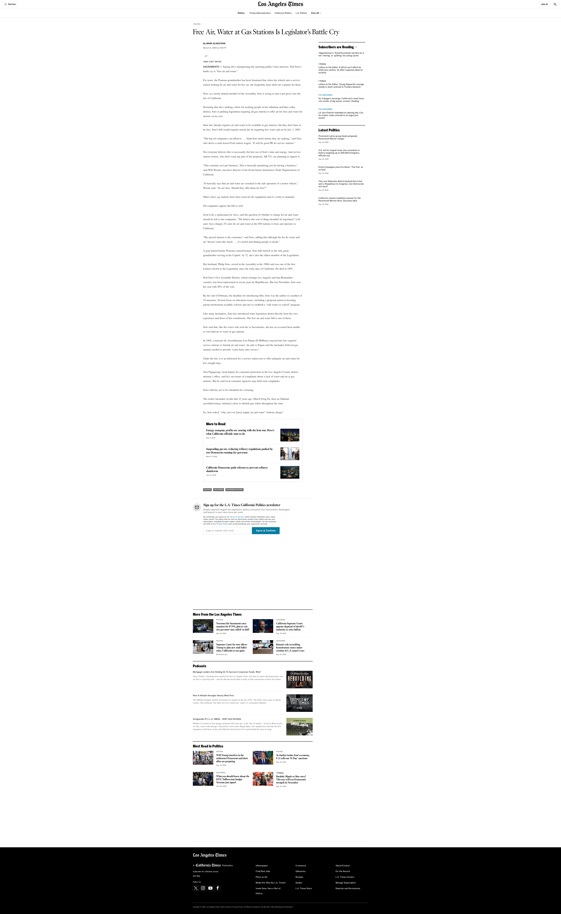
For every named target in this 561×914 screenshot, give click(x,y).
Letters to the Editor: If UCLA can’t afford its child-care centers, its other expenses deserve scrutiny (340, 70)
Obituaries (300, 871)
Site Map (196, 876)
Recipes (299, 877)
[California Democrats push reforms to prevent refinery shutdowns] (289, 472)
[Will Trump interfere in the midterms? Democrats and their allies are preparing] (203, 758)
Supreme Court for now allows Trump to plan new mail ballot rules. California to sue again (231, 648)
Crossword (301, 866)
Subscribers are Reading (336, 47)
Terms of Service (237, 517)
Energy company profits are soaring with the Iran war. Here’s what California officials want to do (240, 432)
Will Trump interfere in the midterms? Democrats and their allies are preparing (232, 758)
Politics (241, 13)
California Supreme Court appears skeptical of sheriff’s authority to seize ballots (290, 627)
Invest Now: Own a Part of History (268, 891)
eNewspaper (262, 866)
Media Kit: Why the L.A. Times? (271, 883)
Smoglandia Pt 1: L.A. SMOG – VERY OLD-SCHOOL (217, 719)
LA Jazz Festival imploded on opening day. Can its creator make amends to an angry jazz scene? (340, 115)
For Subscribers (325, 95)
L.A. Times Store (304, 889)
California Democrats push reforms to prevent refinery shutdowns (237, 469)
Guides (299, 883)
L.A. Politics (301, 13)
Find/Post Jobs (263, 871)
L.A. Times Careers (345, 877)
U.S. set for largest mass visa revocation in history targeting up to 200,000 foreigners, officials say (339, 153)
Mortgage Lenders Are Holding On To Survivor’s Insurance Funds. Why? (227, 672)
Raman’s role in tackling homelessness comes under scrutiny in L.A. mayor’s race (290, 648)
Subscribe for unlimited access (205, 872)
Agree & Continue (266, 530)
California (218, 489)
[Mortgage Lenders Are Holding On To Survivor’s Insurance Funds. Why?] (299, 679)
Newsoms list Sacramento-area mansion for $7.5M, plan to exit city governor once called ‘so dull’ (233, 627)
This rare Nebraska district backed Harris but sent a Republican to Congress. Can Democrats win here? (341, 184)
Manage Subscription (346, 883)
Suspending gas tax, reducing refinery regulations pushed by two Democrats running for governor (239, 451)
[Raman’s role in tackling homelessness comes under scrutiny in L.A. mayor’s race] (263, 647)
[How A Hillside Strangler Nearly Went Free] (299, 703)
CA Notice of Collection (252, 907)
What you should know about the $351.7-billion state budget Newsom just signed (232, 779)
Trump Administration (260, 13)
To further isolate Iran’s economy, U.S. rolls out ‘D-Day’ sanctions (292, 757)
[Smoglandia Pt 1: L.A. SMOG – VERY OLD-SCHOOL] (299, 726)
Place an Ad (261, 877)
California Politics (283, 13)
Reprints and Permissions (348, 889)
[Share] (206, 56)
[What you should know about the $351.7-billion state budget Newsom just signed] (203, 779)
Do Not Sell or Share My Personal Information (277, 907)
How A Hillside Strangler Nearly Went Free (213, 696)
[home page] (280, 4)
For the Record (343, 871)
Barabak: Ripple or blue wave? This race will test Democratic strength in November (291, 780)
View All (315, 13)
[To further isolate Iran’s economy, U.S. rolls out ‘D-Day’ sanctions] (263, 758)
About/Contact (343, 866)
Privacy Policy (222, 524)
